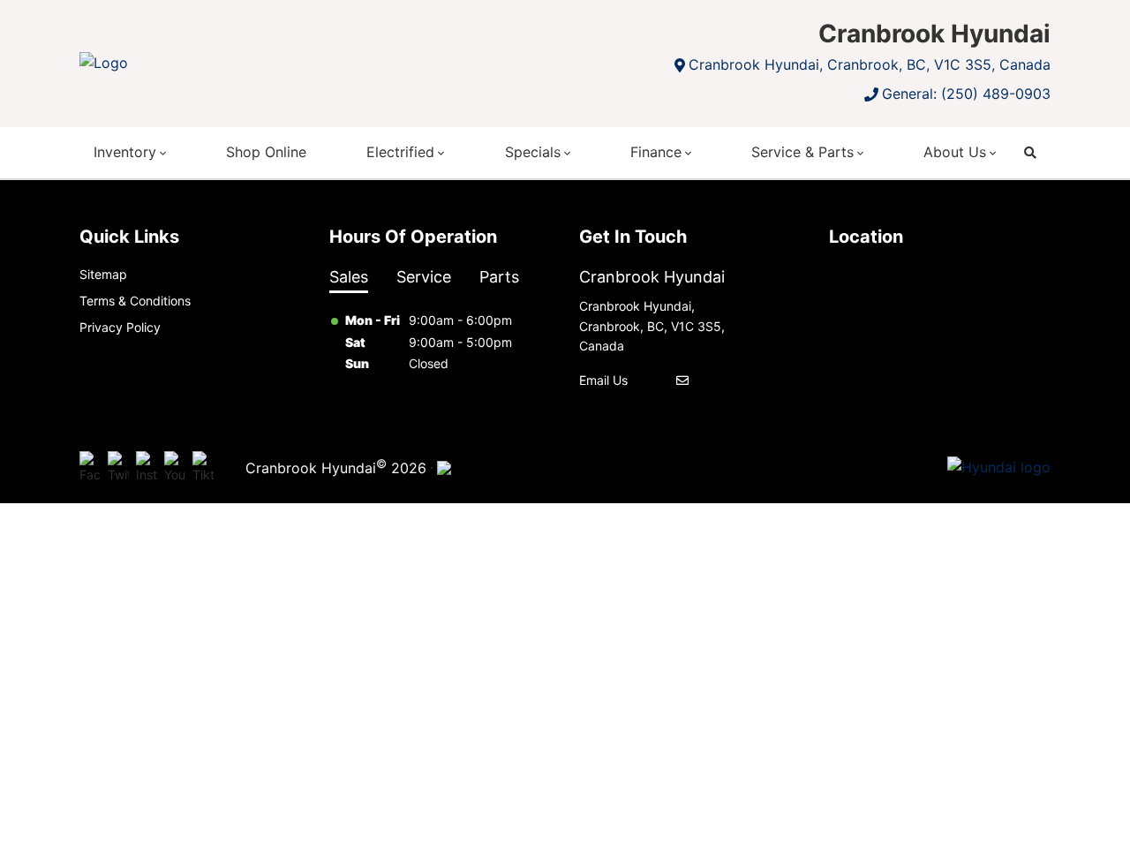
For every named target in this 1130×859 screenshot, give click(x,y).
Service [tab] (423, 276)
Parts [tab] (499, 276)
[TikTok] (203, 467)
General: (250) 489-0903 (966, 93)
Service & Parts (802, 152)
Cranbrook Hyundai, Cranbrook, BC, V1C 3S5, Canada (870, 64)
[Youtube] (174, 467)
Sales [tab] (348, 276)
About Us (954, 152)
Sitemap (103, 274)
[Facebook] (90, 467)
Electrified (400, 152)
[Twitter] (118, 467)
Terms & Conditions (135, 300)
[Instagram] (146, 467)
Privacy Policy (120, 327)
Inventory (125, 152)
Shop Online (266, 152)
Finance (656, 152)
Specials (533, 152)
